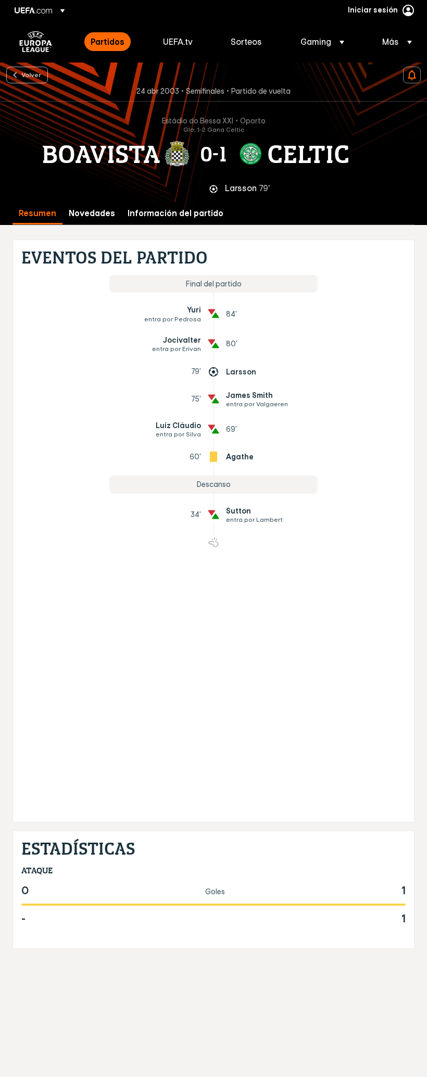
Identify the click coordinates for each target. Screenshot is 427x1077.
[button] (322, 42)
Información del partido (175, 213)
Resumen (37, 213)
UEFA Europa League (35, 41)
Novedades (92, 213)
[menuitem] (114, 42)
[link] (107, 42)
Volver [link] (31, 74)
